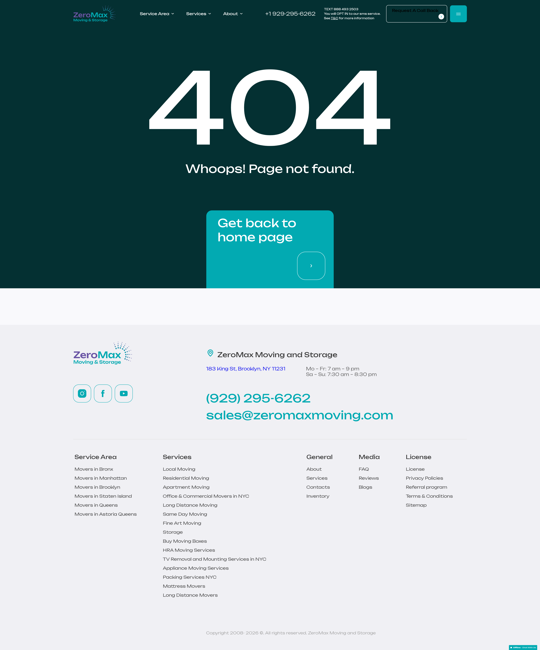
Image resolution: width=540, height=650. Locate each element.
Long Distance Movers (190, 595)
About (230, 13)
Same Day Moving (185, 514)
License (415, 469)
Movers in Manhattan (101, 478)
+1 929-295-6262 (290, 14)
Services (196, 13)
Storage (173, 532)
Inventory (317, 496)
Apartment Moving (186, 487)
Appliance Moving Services (196, 568)
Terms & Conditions (429, 496)
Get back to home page (257, 230)
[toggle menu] (458, 13)
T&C (334, 18)
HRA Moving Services (189, 550)
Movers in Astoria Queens (106, 514)
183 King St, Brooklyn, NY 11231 (245, 369)
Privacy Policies (424, 478)
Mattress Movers (184, 586)
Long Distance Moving (190, 505)
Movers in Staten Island (103, 496)
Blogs (365, 487)
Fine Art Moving (182, 523)
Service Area (154, 13)
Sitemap (416, 505)
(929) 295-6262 (258, 398)
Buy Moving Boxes (185, 541)
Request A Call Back (415, 10)
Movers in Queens (96, 505)
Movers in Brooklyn (97, 487)
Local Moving (179, 469)
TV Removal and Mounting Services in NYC (214, 559)
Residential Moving (186, 478)
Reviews (369, 478)
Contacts (318, 487)
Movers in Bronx (94, 469)
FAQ (364, 469)
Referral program (426, 487)
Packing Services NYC (190, 577)
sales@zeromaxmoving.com (299, 415)
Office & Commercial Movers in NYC (206, 496)
